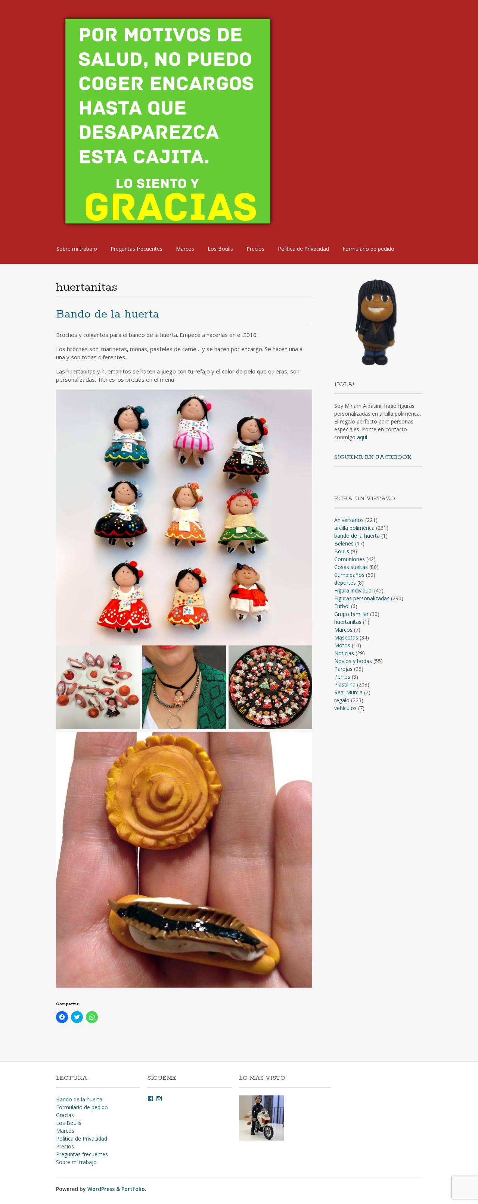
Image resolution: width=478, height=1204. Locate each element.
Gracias (65, 1115)
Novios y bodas (353, 660)
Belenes (344, 543)
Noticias (344, 653)
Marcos (185, 248)
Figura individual (353, 590)
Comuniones (349, 559)
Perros (342, 676)
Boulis (341, 551)
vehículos (345, 708)
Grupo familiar (351, 613)
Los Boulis (220, 248)
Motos (342, 645)
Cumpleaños (349, 574)
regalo (342, 700)
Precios (255, 248)
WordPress (101, 1188)
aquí (362, 437)
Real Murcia (348, 692)
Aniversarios (349, 519)
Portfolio (133, 1188)
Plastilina (345, 684)
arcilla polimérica (354, 527)
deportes (345, 582)
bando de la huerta (357, 535)
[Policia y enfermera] (261, 1118)
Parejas (343, 668)
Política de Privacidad (303, 248)
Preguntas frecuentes (136, 248)
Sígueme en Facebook (372, 457)
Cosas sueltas (351, 566)
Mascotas (346, 637)
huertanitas (347, 621)
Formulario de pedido (368, 248)
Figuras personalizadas (361, 598)
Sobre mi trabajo (76, 248)
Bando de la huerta (107, 314)
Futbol (342, 606)
